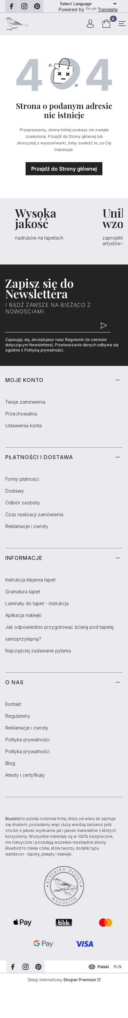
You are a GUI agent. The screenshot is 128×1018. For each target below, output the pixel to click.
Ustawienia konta (23, 425)
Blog (10, 763)
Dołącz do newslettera (103, 325)
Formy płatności (22, 479)
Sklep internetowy (62, 979)
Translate (107, 9)
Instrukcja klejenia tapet (30, 580)
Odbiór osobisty (22, 502)
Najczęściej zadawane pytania (38, 650)
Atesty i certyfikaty (25, 775)
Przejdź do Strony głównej (64, 168)
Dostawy (14, 491)
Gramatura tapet (22, 591)
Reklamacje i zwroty (26, 526)
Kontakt (13, 704)
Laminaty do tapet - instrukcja (37, 603)
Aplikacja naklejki (23, 615)
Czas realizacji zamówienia (34, 514)
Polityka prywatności (27, 739)
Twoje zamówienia (25, 402)
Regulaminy (17, 716)
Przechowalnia (21, 413)
